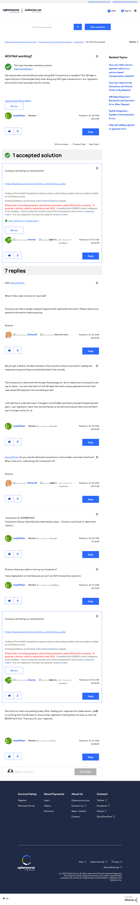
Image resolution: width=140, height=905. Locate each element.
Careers (76, 816)
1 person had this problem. (18, 101)
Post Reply (85, 771)
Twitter (100, 800)
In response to (48, 426)
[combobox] (55, 27)
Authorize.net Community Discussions (55, 42)
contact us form (60, 214)
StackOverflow (104, 816)
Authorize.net (97, 861)
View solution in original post (23, 220)
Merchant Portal (26, 805)
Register (22, 800)
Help (113, 10)
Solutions (49, 811)
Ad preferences (111, 867)
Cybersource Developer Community (11, 10)
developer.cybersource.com (125, 1)
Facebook (102, 805)
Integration (79, 42)
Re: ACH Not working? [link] (95, 42)
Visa (81, 861)
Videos (47, 805)
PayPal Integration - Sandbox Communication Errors (121, 115)
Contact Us (77, 805)
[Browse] (133, 11)
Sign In (128, 10)
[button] (9, 131)
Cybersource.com (81, 800)
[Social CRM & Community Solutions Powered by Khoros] (131, 899)
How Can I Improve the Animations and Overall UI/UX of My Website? (120, 86)
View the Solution (23, 69)
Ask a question (97, 27)
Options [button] (132, 42)
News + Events (79, 811)
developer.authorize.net (99, 1)
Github (100, 811)
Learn (47, 800)
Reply (90, 132)
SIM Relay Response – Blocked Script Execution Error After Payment (122, 100)
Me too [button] (14, 106)
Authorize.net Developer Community (21, 42)
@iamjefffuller (18, 282)
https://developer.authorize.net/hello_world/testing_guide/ (35, 183)
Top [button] (6, 898)
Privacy (115, 861)
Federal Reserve (50, 201)
